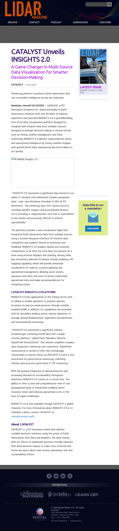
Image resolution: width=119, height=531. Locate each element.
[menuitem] (12, 23)
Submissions (75, 520)
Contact (34, 22)
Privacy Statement (59, 520)
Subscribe (105, 22)
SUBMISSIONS (80, 22)
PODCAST (56, 22)
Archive (12, 22)
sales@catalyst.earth (22, 416)
